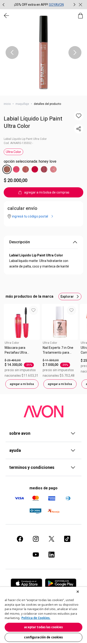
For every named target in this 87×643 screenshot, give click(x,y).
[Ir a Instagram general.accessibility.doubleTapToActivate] (36, 539)
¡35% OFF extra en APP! (31, 4)
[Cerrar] (77, 591)
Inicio (7, 104)
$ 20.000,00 (15, 180)
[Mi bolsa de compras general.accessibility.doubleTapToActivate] (80, 15)
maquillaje (22, 104)
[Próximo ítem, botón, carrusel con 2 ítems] (74, 4)
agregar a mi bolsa (22, 384)
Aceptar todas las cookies (43, 627)
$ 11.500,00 (51, 360)
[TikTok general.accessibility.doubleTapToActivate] (67, 539)
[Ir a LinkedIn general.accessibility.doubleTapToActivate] (51, 554)
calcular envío (22, 208)
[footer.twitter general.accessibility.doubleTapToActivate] (51, 539)
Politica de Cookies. (35, 618)
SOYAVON (56, 4)
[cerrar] (80, 4)
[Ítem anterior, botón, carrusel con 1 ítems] (12, 52)
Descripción (19, 242)
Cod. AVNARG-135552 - (18, 143)
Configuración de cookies (43, 637)
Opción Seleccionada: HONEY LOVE (30, 161)
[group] (39, 4)
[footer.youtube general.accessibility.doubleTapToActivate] (36, 554)
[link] (22, 351)
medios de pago (43, 488)
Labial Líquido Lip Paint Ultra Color (33, 122)
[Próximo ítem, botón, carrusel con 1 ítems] (74, 52)
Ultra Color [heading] (12, 342)
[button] (43, 52)
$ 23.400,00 (13, 360)
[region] (43, 615)
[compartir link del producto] (78, 128)
